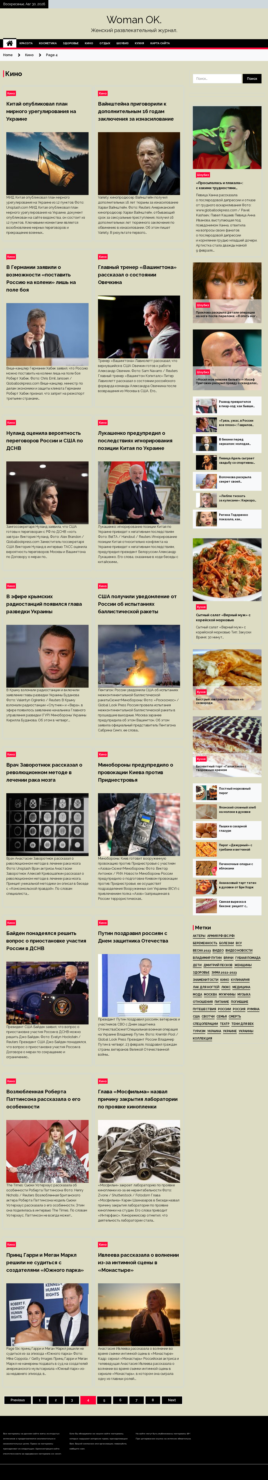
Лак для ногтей (206, 987)
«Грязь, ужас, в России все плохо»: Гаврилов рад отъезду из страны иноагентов (237, 423)
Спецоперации (205, 1023)
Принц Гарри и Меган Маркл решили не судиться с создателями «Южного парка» (45, 1262)
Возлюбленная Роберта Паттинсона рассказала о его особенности (43, 1099)
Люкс (226, 987)
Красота (26, 43)
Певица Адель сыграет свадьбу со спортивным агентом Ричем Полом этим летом (237, 461)
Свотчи (208, 1016)
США (196, 1016)
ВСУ (239, 943)
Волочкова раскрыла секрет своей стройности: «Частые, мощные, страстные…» (237, 479)
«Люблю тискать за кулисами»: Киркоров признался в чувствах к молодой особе (237, 498)
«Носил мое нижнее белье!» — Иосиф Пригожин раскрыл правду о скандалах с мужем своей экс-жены (226, 381)
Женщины (243, 965)
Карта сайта (160, 43)
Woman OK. (134, 20)
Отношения (203, 1001)
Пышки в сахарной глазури (233, 828)
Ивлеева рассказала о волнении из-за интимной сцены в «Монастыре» (138, 1262)
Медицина (241, 987)
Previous (18, 1400)
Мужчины (227, 994)
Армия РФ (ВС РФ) (220, 936)
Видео (218, 950)
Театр (224, 1023)
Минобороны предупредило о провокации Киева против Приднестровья (135, 772)
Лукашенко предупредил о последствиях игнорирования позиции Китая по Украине (135, 440)
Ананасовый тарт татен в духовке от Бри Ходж (237, 885)
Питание (222, 1001)
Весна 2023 (202, 950)
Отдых (104, 43)
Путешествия (204, 1009)
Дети (197, 965)
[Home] (9, 43)
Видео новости (239, 950)
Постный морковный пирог (235, 791)
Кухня (139, 43)
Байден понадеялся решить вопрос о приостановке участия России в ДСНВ (46, 940)
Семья (221, 1016)
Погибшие (239, 1001)
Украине (230, 1031)
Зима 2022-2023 (224, 972)
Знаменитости (205, 980)
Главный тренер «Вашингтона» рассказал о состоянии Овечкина (137, 274)
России (224, 1009)
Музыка (243, 994)
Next (172, 1400)
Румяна (253, 1009)
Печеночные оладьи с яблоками (236, 866)
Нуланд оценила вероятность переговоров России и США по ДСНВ (44, 440)
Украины (246, 1031)
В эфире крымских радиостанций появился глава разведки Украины (44, 604)
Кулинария (240, 980)
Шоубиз (122, 43)
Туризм (199, 1031)
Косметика (48, 43)
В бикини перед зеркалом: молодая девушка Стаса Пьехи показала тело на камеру (236, 442)
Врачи (228, 958)
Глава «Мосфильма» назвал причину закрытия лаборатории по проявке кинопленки (138, 1099)
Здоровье (71, 43)
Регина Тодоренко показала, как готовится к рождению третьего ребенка (237, 517)
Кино (89, 43)
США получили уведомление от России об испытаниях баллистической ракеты (137, 604)
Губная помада (247, 958)
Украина (214, 1031)
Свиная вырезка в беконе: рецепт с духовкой (232, 904)
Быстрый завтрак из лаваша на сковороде (220, 701)
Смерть (235, 1016)
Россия (239, 1009)
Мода (197, 994)
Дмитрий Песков (218, 965)
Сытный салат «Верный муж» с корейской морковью (223, 617)
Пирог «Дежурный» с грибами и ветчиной (235, 847)
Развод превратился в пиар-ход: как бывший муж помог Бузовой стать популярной (237, 404)
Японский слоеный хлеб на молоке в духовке (237, 810)
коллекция (202, 1038)
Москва (210, 994)
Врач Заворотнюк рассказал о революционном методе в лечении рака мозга (44, 772)
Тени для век (242, 1023)
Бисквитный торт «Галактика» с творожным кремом (221, 768)
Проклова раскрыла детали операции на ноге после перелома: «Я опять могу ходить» (226, 314)
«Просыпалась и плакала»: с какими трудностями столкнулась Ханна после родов (224, 186)
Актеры (199, 936)
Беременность (205, 943)
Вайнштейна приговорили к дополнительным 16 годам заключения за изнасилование (136, 111)
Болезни (226, 943)
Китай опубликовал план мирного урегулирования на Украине (41, 111)
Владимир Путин (207, 958)
